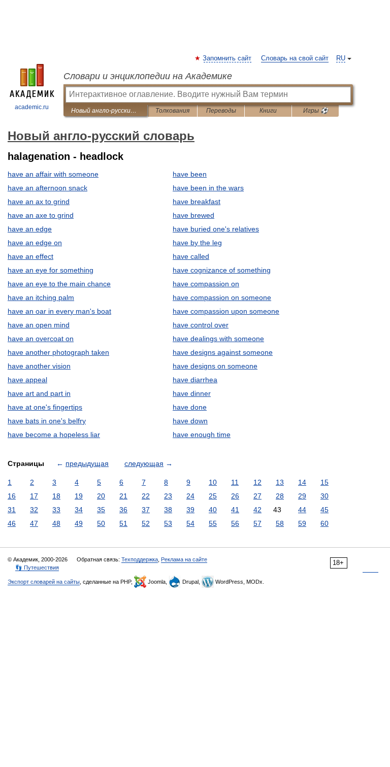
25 (213, 496)
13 (280, 482)
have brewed (193, 215)
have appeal (27, 380)
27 (257, 496)
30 (324, 496)
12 (257, 482)
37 (146, 510)
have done (190, 407)
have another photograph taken (58, 352)
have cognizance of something (222, 270)
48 (56, 523)
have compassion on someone (222, 297)
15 (324, 482)
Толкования (172, 110)
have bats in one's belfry (47, 421)
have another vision (39, 366)
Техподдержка (139, 559)
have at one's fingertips (45, 407)
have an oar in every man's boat (59, 311)
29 (302, 496)
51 (123, 523)
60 (324, 523)
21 (123, 496)
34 (79, 510)
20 (101, 496)
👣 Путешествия (37, 567)
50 (101, 523)
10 (213, 482)
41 (235, 510)
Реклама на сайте (184, 559)
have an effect (30, 256)
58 (280, 523)
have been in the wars (208, 188)
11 (235, 482)
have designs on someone (215, 366)
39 (190, 510)
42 (257, 510)
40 (213, 510)
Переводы (221, 110)
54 (190, 523)
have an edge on (35, 243)
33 (56, 510)
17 (34, 496)
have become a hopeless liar (54, 434)
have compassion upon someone (226, 311)
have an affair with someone (53, 174)
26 (235, 496)
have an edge (30, 229)
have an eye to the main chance (59, 284)
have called (191, 256)
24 (190, 496)
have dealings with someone (218, 339)
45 (324, 510)
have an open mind (39, 325)
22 (146, 496)
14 (302, 482)
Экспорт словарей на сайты (44, 582)
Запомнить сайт (227, 58)
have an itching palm (41, 297)
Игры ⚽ (315, 110)
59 (302, 523)
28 (280, 496)
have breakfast (196, 201)
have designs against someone (223, 352)
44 (302, 510)
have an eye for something (50, 270)
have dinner (192, 393)
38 (168, 510)
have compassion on (206, 284)
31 (12, 510)
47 (34, 523)
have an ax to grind (39, 201)
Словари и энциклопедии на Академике (147, 76)
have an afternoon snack (47, 188)
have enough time (202, 434)
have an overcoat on (41, 339)
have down (190, 421)
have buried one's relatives (216, 229)
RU (340, 58)
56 (235, 523)
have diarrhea (195, 380)
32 (34, 510)
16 (12, 496)
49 (79, 523)
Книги (268, 110)
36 (123, 510)
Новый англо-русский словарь (105, 110)
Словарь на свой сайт (295, 58)
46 (12, 523)
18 (56, 496)
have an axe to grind (41, 215)
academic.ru (32, 107)
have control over (201, 325)
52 (146, 523)
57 (257, 523)
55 (213, 523)
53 (168, 523)
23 (168, 496)
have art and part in (39, 393)
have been (190, 174)
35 (101, 510)
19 (79, 496)
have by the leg (197, 243)
